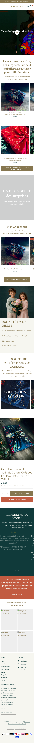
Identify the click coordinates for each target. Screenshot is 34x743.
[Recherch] (28, 6)
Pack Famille (5, 669)
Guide (3, 672)
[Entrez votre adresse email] (14, 712)
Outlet (3, 680)
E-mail (3, 708)
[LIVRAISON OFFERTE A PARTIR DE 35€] (17, 1)
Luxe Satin (4, 664)
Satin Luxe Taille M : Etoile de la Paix (15, 114)
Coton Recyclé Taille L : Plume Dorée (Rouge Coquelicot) (15, 159)
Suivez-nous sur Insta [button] (9, 345)
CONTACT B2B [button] (17, 594)
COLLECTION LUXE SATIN (15, 112)
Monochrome (5, 666)
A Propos (4, 677)
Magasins (4, 675)
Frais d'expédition (13, 485)
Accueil (3, 661)
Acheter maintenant (17, 499)
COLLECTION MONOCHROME (15, 156)
